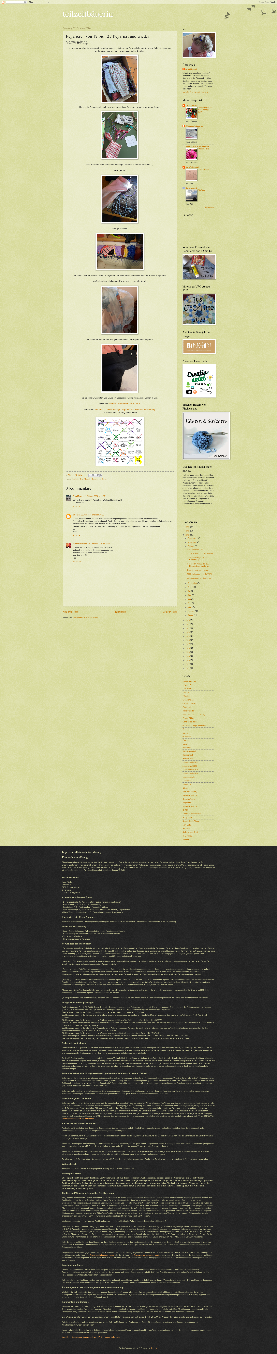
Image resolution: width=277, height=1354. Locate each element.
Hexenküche (188, 759)
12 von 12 (187, 685)
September (192, 583)
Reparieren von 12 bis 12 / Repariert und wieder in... (198, 565)
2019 (188, 636)
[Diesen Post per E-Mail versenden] (89, 475)
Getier (185, 744)
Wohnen (186, 839)
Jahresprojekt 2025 (190, 770)
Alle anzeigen (209, 207)
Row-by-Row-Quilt (190, 806)
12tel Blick (187, 689)
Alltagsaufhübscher (194, 126)
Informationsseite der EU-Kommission (78, 1119)
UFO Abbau (187, 836)
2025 (188, 531)
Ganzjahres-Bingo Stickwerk (194, 725)
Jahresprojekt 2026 (190, 773)
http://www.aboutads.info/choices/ (100, 1255)
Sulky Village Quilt (190, 832)
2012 (188, 664)
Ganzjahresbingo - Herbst (197, 570)
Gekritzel (186, 733)
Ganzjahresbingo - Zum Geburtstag (197, 559)
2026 (188, 527)
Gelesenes (187, 736)
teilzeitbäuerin (88, 13)
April (190, 603)
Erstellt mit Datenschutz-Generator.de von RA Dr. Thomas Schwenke (91, 1337)
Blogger (154, 1348)
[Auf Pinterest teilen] (100, 475)
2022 (188, 624)
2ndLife (75, 479)
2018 (188, 640)
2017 (188, 644)
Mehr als (201, 128)
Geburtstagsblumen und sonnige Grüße (205, 110)
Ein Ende (201, 190)
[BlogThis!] (92, 475)
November (192, 542)
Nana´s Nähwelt (192, 167)
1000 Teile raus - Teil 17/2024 (199, 574)
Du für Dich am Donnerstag (194, 714)
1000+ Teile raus (189, 681)
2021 (188, 628)
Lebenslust (187, 784)
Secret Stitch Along (191, 821)
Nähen (185, 788)
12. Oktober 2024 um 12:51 (95, 496)
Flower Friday (188, 718)
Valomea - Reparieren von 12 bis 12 (124, 404)
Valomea (76, 515)
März (190, 607)
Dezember (192, 538)
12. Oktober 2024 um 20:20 (92, 515)
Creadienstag (188, 700)
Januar (191, 615)
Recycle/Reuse (189, 799)
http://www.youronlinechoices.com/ (144, 1255)
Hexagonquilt (188, 755)
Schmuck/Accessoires (192, 814)
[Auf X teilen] (95, 475)
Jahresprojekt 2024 (190, 766)
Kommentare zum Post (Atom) (85, 618)
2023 (188, 620)
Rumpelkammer (80, 544)
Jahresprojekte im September (199, 578)
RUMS (185, 810)
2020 (188, 632)
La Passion (187, 781)
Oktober (191, 546)
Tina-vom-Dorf (192, 105)
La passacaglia (189, 777)
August (191, 587)
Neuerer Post (70, 611)
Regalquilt (187, 803)
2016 (188, 648)
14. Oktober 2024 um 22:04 (99, 544)
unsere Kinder (203, 170)
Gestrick (186, 740)
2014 (188, 656)
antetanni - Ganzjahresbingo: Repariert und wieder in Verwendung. (125, 409)
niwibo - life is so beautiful (197, 147)
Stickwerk (187, 828)
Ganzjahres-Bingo (99, 479)
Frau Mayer (78, 496)
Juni (190, 595)
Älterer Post (170, 611)
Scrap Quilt (187, 817)
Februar (191, 611)
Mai (189, 599)
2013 (188, 660)
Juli (189, 591)
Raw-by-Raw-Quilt (190, 795)
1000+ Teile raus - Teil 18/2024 (200, 553)
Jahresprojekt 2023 (190, 762)
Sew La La (187, 825)
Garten (185, 729)
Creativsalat (187, 707)
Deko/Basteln (85, 479)
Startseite (120, 611)
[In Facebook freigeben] (98, 475)
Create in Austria (189, 703)
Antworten (77, 506)
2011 (188, 668)
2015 (188, 652)
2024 (188, 535)
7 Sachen (186, 696)
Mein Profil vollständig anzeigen (196, 92)
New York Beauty (190, 792)
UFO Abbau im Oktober (197, 549)
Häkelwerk (187, 747)
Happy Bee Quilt (189, 751)
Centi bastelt (191, 188)
